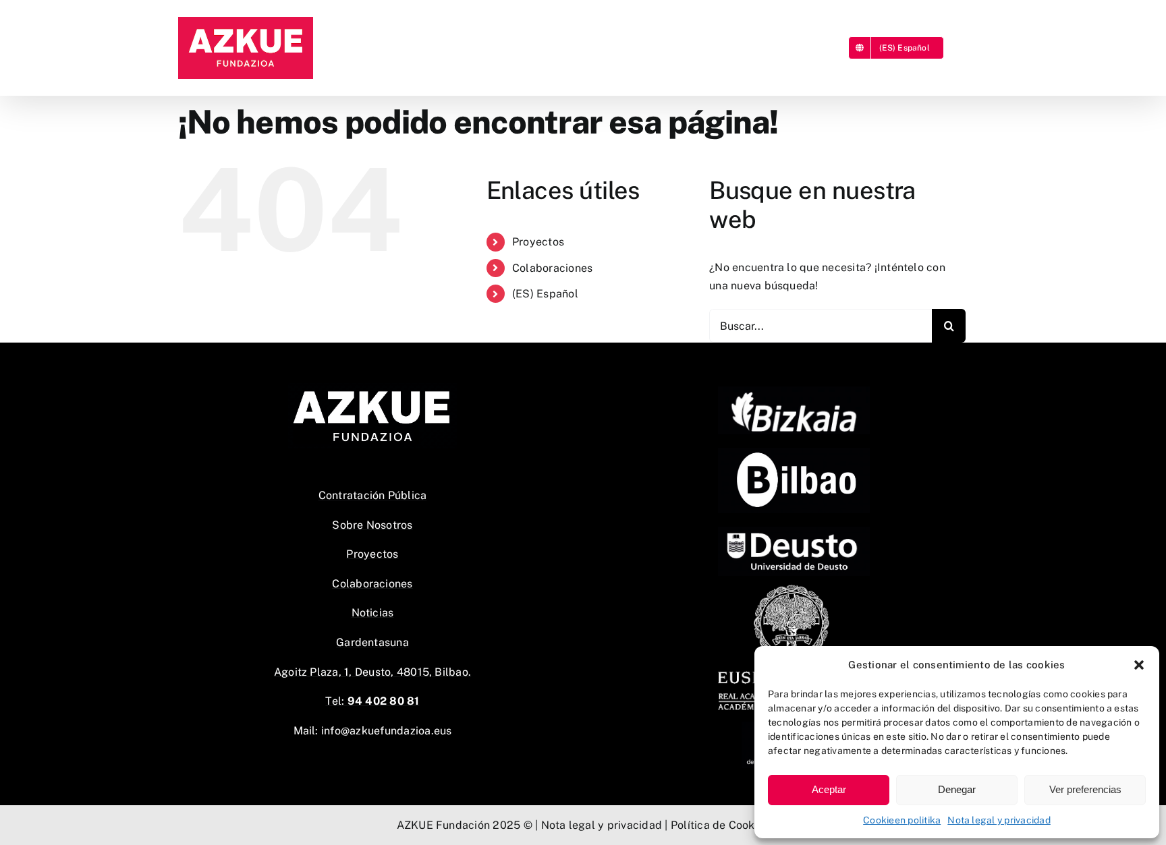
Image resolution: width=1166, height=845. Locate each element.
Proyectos (538, 241)
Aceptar (829, 789)
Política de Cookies (720, 825)
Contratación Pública (372, 495)
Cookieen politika (902, 820)
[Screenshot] (794, 452)
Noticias (373, 612)
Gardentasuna (372, 642)
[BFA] (794, 391)
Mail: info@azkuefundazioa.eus (373, 730)
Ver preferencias (1085, 789)
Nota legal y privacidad (999, 820)
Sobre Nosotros (372, 525)
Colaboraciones (552, 268)
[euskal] (794, 587)
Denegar (957, 789)
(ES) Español (545, 293)
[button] (1139, 665)
